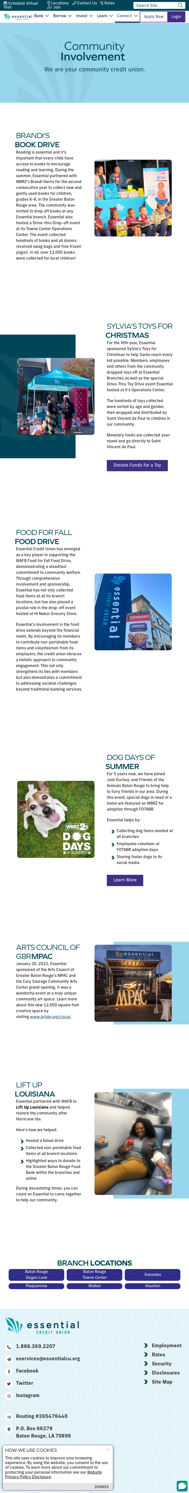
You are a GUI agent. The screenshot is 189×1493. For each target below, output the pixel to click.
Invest (81, 16)
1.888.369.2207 (35, 1346)
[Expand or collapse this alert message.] (108, 1449)
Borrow (59, 16)
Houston (152, 1286)
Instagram (28, 1395)
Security (162, 1364)
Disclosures (166, 1373)
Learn (102, 16)
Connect (124, 16)
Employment (167, 1346)
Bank (38, 16)
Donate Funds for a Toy (137, 465)
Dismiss (102, 1487)
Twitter (24, 1383)
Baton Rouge (36, 1275)
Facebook (27, 1371)
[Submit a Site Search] (180, 5)
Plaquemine (36, 1286)
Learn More (125, 880)
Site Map (162, 1382)
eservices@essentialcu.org (47, 1359)
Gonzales (152, 1275)
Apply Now (154, 17)
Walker (94, 1286)
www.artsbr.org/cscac (50, 1017)
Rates (158, 1355)
